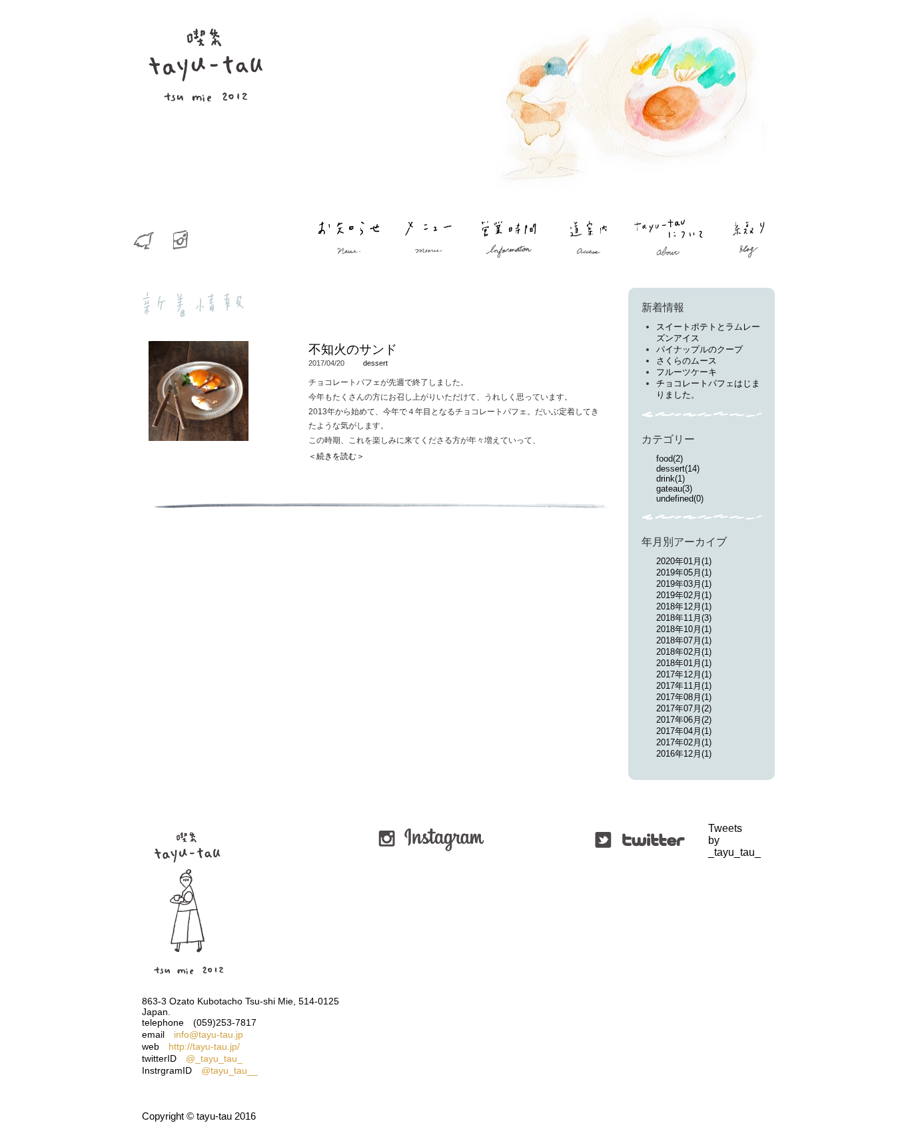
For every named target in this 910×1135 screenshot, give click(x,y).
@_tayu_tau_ (214, 1058)
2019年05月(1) (683, 572)
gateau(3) (674, 489)
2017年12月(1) (683, 674)
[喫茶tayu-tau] (205, 127)
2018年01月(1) (683, 663)
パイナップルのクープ (699, 349)
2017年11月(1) (683, 686)
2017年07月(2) (683, 708)
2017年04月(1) (683, 731)
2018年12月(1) (683, 606)
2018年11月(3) (683, 618)
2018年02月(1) (683, 652)
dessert (375, 363)
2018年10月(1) (683, 629)
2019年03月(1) (683, 584)
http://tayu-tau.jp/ (204, 1046)
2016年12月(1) (683, 754)
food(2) (669, 459)
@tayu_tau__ (229, 1070)
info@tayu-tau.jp (208, 1034)
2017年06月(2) (683, 720)
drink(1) (670, 479)
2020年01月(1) (683, 561)
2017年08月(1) (683, 697)
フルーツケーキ (686, 372)
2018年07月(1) (683, 640)
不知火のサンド (352, 349)
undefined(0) (679, 499)
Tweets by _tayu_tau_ (709, 840)
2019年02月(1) (683, 595)
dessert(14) (677, 469)
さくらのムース (686, 361)
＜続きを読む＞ (336, 456)
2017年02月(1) (683, 742)
